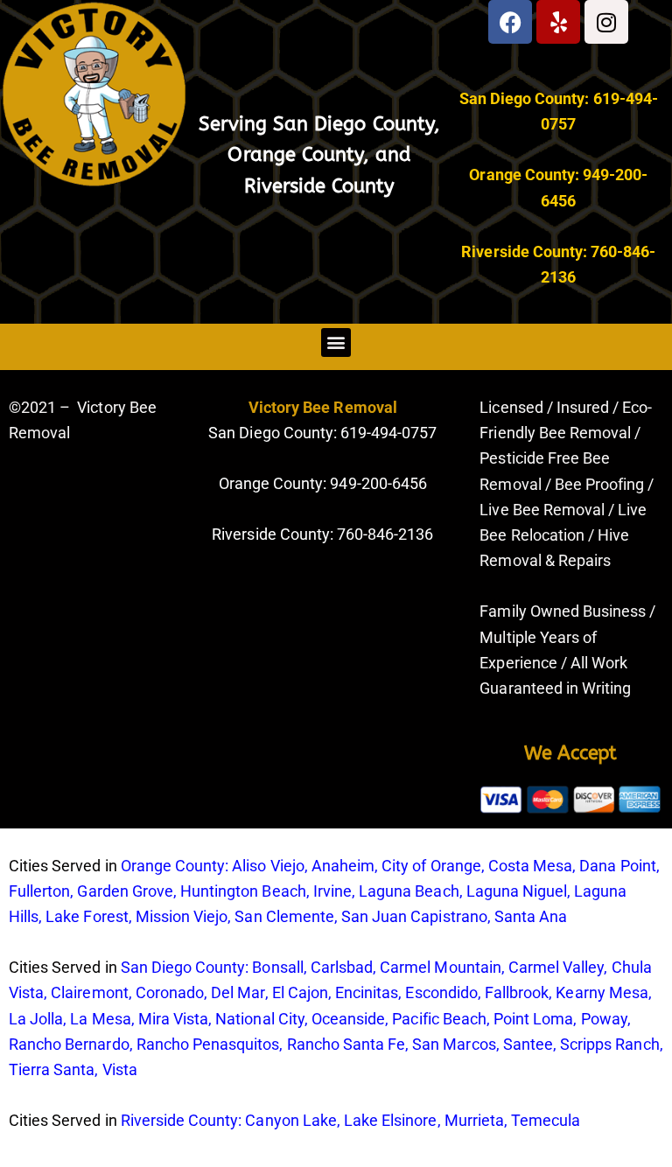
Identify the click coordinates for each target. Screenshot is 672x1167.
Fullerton (39, 891)
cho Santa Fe (359, 1044)
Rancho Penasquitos (208, 1044)
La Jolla (36, 1019)
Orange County (295, 154)
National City (259, 1019)
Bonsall (277, 967)
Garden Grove (124, 891)
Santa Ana (530, 916)
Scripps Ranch (610, 1044)
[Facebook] (510, 22)
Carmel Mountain (440, 967)
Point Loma (533, 1019)
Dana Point (617, 865)
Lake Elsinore (391, 1120)
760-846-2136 (385, 534)
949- (345, 483)
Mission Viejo (182, 916)
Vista (119, 1069)
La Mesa (100, 1019)
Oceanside (348, 1019)
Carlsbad (342, 967)
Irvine (332, 891)
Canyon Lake (290, 1120)
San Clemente (283, 916)
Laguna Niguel (517, 891)
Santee (528, 1044)
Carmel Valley (556, 967)
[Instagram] (606, 22)
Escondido (441, 992)
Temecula (545, 1120)
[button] (335, 342)
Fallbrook (517, 992)
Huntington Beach (243, 891)
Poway (604, 1019)
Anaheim (343, 865)
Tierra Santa (51, 1069)
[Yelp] (558, 22)
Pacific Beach (439, 1019)
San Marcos (453, 1044)
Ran (300, 1044)
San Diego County (353, 124)
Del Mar (237, 992)
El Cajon (300, 992)
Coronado (170, 992)
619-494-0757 (387, 432)
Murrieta (474, 1120)
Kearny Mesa (602, 992)
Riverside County (320, 186)
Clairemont (89, 992)
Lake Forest (87, 916)
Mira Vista (173, 1019)
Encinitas (366, 992)
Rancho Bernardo (69, 1044)
